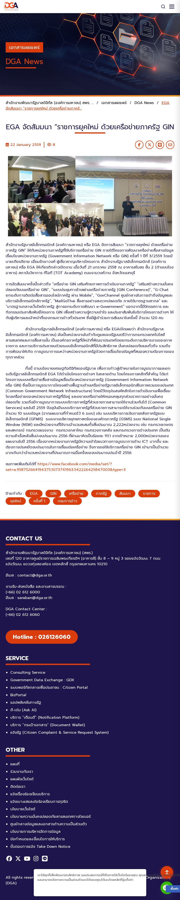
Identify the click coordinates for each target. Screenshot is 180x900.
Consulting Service (27, 672)
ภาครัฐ (101, 493)
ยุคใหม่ (15, 501)
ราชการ (149, 493)
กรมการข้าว (67, 501)
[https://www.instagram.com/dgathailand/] (35, 858)
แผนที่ (14, 764)
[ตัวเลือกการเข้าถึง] (167, 872)
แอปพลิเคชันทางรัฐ (25, 702)
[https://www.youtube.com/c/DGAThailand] (26, 858)
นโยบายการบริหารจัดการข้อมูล (35, 831)
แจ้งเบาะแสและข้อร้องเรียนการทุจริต (39, 801)
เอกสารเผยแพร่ (24, 47)
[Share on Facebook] (139, 145)
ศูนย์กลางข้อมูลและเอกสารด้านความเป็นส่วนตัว (48, 824)
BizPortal (18, 695)
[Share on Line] (160, 145)
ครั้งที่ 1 (39, 501)
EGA (34, 493)
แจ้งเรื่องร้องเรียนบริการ (30, 794)
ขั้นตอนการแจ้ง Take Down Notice (40, 846)
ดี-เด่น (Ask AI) (23, 710)
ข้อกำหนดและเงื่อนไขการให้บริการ (37, 839)
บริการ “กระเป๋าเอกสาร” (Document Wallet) (47, 725)
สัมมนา (125, 493)
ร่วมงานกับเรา (21, 771)
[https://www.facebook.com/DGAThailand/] (9, 858)
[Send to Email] (170, 145)
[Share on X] (149, 145)
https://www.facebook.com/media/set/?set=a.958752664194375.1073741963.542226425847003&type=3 (66, 466)
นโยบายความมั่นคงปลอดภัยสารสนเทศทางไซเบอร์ (50, 816)
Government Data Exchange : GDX (42, 680)
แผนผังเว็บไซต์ (22, 779)
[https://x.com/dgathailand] (18, 858)
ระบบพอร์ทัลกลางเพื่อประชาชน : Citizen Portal (49, 687)
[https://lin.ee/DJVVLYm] (44, 858)
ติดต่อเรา (17, 786)
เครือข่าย (76, 493)
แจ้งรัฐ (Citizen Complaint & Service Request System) (59, 732)
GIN (53, 493)
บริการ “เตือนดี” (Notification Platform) (44, 717)
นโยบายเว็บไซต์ (22, 809)
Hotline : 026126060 (42, 637)
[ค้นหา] (163, 6)
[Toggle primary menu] (171, 6)
